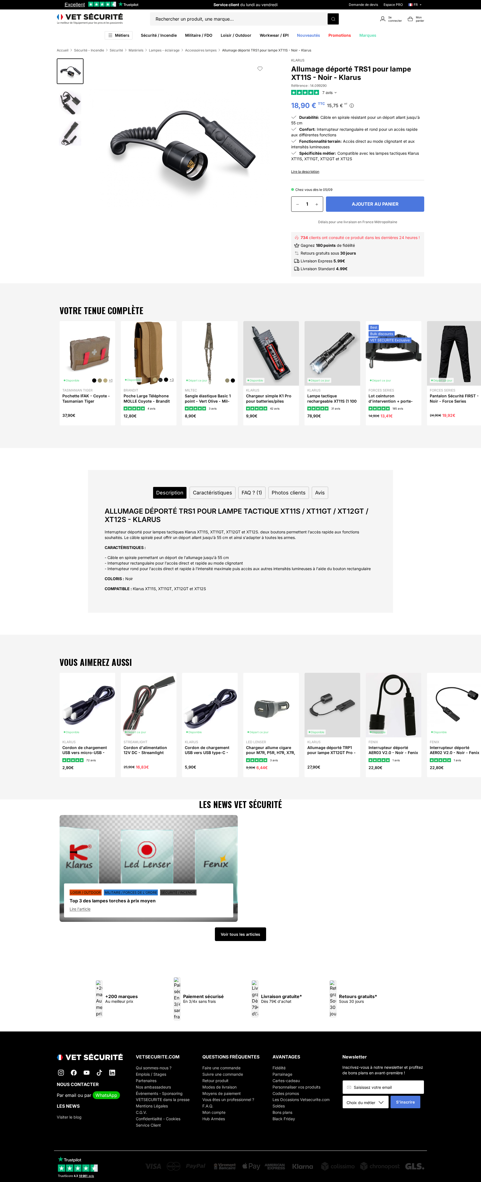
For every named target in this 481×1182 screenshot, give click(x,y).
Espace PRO (393, 5)
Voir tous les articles (240, 934)
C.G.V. (141, 1112)
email (70, 1095)
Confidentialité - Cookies (158, 1118)
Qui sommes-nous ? (153, 1067)
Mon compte (213, 1112)
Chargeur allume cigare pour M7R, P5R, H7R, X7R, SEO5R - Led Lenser (270, 752)
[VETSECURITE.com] (90, 18)
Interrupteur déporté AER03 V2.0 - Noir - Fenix (393, 750)
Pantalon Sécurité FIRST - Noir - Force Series (454, 398)
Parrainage (282, 1074)
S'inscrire (405, 1102)
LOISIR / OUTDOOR (85, 892)
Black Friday (284, 1118)
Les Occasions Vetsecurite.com (301, 1099)
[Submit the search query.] (333, 18)
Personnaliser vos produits (296, 1087)
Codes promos (286, 1093)
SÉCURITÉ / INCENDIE (178, 892)
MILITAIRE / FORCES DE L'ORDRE (131, 892)
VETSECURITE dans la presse (163, 1099)
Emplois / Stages (151, 1074)
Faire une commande (221, 1067)
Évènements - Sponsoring (159, 1093)
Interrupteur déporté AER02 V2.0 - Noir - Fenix (454, 750)
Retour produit (215, 1080)
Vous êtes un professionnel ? (228, 1099)
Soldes (279, 1106)
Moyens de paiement (221, 1093)
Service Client (148, 1125)
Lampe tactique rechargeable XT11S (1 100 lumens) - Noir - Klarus (332, 400)
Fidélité (279, 1067)
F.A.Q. (207, 1106)
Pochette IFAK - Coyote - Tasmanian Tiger (86, 398)
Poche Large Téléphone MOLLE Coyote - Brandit (147, 398)
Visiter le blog (69, 1117)
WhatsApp (106, 1095)
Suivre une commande (222, 1074)
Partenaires (146, 1080)
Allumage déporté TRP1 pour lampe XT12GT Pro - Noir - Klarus (331, 752)
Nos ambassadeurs (153, 1087)
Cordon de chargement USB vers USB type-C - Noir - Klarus (207, 752)
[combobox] (368, 1102)
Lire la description (305, 171)
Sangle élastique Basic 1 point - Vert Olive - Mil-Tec (208, 400)
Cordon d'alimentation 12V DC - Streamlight (145, 750)
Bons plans (282, 1112)
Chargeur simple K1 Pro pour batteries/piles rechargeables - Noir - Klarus (268, 403)
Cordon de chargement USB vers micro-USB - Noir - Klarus (84, 752)
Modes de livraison (219, 1087)
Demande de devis (363, 5)
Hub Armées (213, 1118)
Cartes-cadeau (286, 1080)
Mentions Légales (152, 1106)
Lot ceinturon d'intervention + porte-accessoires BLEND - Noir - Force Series (393, 403)
